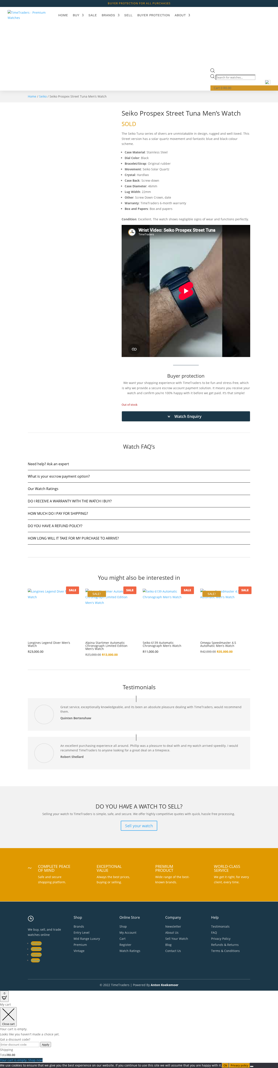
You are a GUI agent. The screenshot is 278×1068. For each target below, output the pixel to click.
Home (63, 15)
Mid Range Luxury (87, 939)
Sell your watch (139, 825)
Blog (168, 945)
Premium (80, 945)
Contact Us (173, 951)
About (180, 15)
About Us (172, 932)
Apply (45, 1044)
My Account (127, 932)
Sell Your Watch (176, 939)
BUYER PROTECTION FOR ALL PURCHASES (139, 3)
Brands (108, 15)
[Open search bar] (212, 72)
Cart (122, 939)
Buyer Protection (153, 15)
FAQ (214, 932)
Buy (76, 15)
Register (125, 945)
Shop (123, 926)
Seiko (43, 96)
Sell (128, 15)
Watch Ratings (129, 951)
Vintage (79, 951)
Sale (92, 15)
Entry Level (81, 932)
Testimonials (220, 926)
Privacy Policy (220, 939)
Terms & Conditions (225, 951)
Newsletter (173, 926)
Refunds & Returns (225, 945)
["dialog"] (139, 1032)
